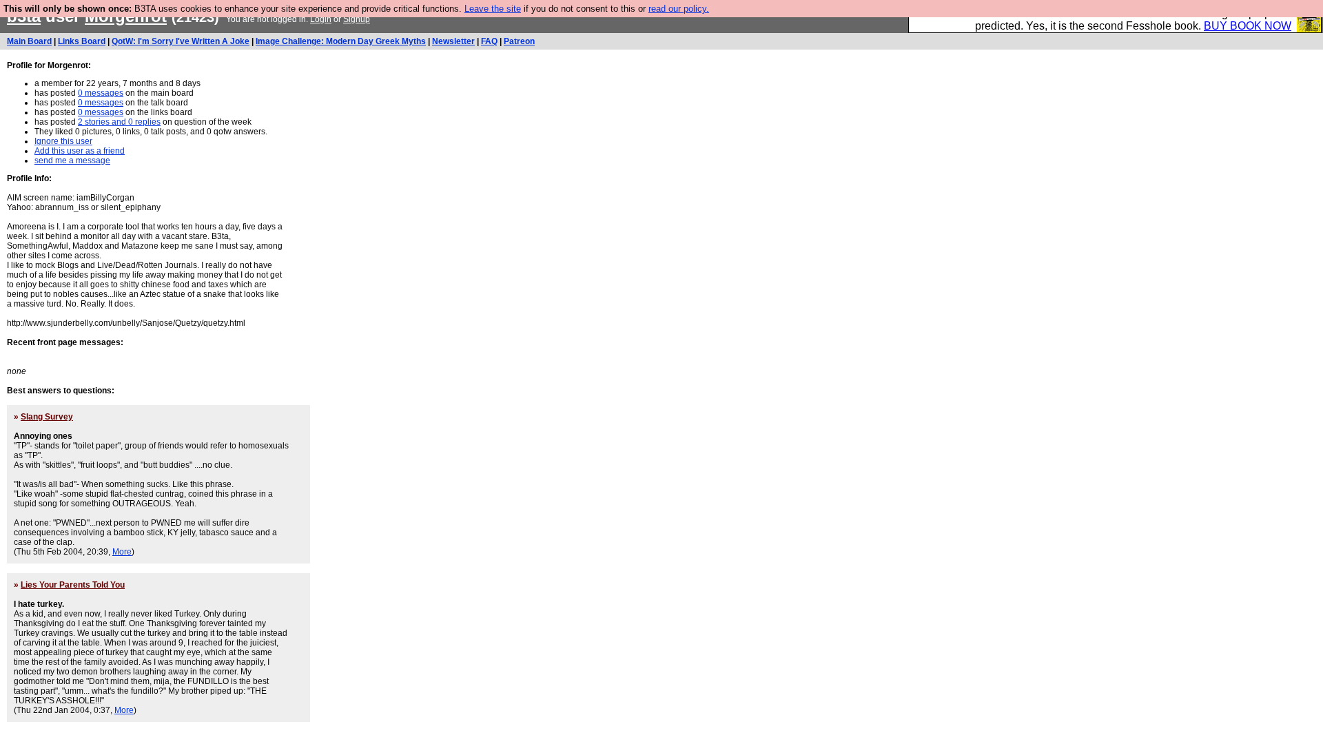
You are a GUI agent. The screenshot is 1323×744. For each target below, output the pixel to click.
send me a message (72, 160)
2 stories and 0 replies (119, 122)
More (122, 552)
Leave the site (492, 8)
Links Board (81, 41)
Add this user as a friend (79, 151)
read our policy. (678, 8)
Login (320, 19)
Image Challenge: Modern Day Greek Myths (341, 41)
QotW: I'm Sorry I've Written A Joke (180, 41)
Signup (356, 19)
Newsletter (453, 41)
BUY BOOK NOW (1247, 26)
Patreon (519, 41)
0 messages (100, 93)
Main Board (29, 41)
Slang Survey (47, 417)
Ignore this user (63, 141)
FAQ (489, 41)
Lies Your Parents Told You (73, 585)
